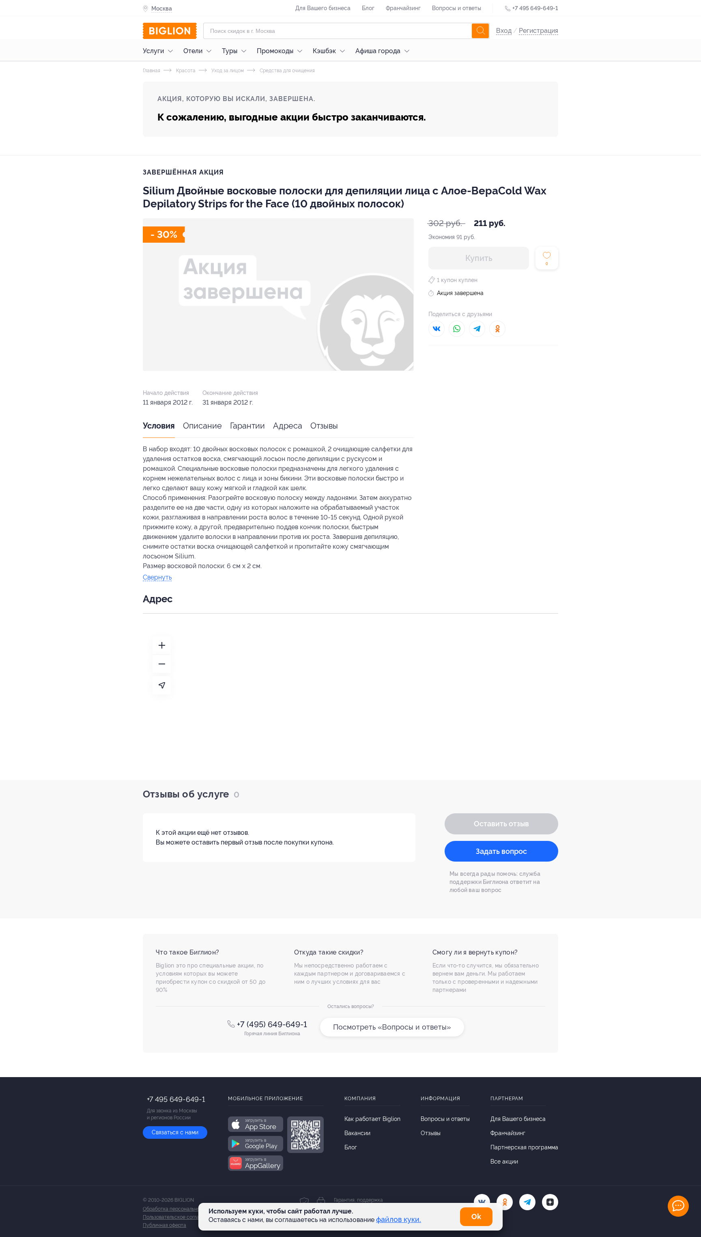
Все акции (504, 1161)
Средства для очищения (286, 70)
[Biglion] (170, 31)
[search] (480, 31)
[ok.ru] (505, 1202)
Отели (192, 51)
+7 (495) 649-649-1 (272, 1024)
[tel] (527, 1202)
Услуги (153, 51)
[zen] (550, 1202)
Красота (185, 70)
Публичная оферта (164, 1225)
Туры (229, 51)
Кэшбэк (324, 51)
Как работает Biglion (372, 1119)
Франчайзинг (403, 8)
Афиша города (377, 51)
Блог (368, 8)
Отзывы (324, 426)
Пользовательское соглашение (178, 1217)
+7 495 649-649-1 (535, 8)
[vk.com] (482, 1202)
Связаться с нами (175, 1132)
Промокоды (275, 51)
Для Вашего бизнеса (322, 8)
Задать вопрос (501, 851)
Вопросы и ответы (456, 8)
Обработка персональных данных (182, 1209)
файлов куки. (398, 1219)
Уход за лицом (227, 70)
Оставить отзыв (501, 823)
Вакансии (357, 1133)
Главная (151, 70)
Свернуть (157, 577)
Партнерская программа (524, 1147)
